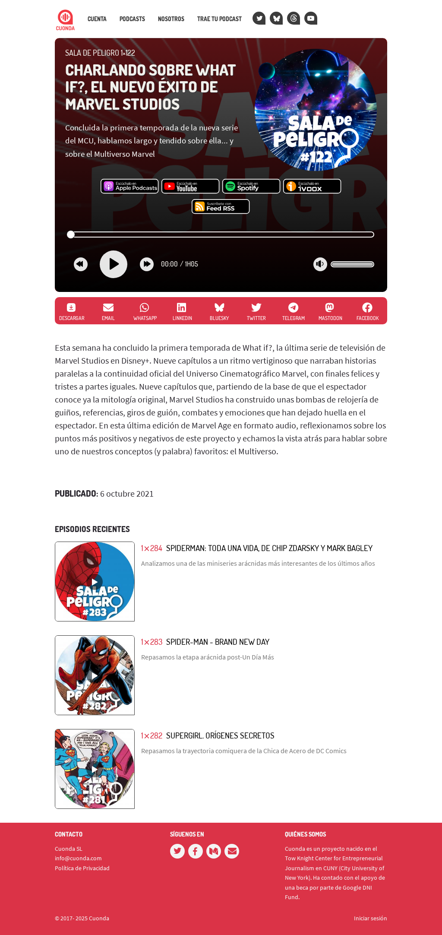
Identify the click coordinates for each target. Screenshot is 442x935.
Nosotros (171, 19)
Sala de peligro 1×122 (100, 52)
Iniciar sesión (370, 918)
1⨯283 (151, 641)
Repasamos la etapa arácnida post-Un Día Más (207, 657)
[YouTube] (310, 18)
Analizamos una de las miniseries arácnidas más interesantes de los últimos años (258, 563)
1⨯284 (151, 547)
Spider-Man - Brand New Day (217, 641)
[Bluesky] (276, 18)
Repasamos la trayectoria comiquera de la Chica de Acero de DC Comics (244, 750)
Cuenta (97, 19)
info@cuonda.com (78, 858)
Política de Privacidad (82, 868)
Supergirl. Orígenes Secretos (220, 735)
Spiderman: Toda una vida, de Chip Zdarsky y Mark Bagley (269, 547)
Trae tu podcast (219, 19)
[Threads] (293, 18)
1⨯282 (151, 735)
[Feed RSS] (221, 207)
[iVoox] (312, 186)
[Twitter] (259, 18)
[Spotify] (251, 186)
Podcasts (132, 19)
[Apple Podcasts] (130, 186)
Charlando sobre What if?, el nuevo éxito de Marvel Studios (150, 87)
